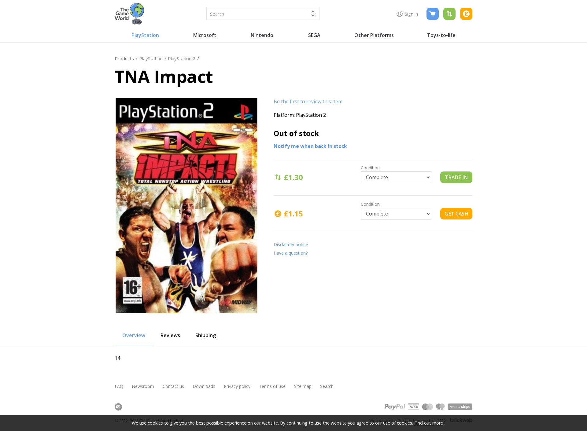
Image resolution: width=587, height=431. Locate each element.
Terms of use (272, 386)
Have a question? (291, 253)
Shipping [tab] (205, 335)
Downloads (204, 386)
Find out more (428, 423)
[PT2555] (186, 205)
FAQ (119, 386)
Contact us (173, 386)
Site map (303, 386)
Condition (370, 168)
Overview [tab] (133, 335)
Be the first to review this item (308, 101)
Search (327, 386)
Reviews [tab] (170, 335)
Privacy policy (237, 386)
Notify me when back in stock (310, 146)
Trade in (456, 177)
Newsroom (143, 386)
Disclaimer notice (291, 244)
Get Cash (456, 213)
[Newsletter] (118, 407)
